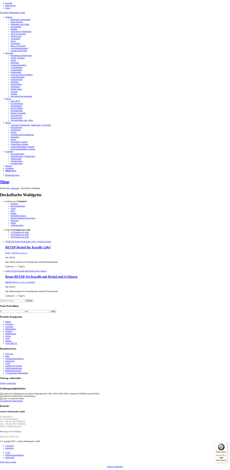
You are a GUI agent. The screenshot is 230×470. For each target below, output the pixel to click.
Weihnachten (10, 334)
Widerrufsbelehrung (13, 368)
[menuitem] (117, 3)
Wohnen (8, 331)
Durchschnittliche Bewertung (23, 218)
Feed (7, 339)
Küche (8, 336)
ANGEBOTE (11, 343)
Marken (8, 341)
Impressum (10, 361)
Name (13, 208)
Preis (13, 211)
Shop (4, 181)
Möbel (8, 322)
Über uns (9, 354)
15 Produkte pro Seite (20, 232)
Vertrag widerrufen (8, 383)
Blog (7, 356)
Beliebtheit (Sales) (18, 216)
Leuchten (9, 327)
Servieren (9, 324)
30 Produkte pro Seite (20, 235)
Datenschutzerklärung (14, 358)
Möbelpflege (10, 329)
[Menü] (225, 443)
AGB (7, 363)
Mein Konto (10, 6)
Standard (14, 204)
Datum (13, 213)
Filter (53, 311)
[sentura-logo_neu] (12, 12)
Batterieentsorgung (13, 370)
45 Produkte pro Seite (20, 237)
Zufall (13, 223)
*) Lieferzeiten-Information (16, 373)
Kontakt (8, 3)
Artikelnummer (17, 225)
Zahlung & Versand (13, 366)
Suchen (29, 301)
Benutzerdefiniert (18, 206)
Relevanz (15, 220)
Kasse (7, 8)
